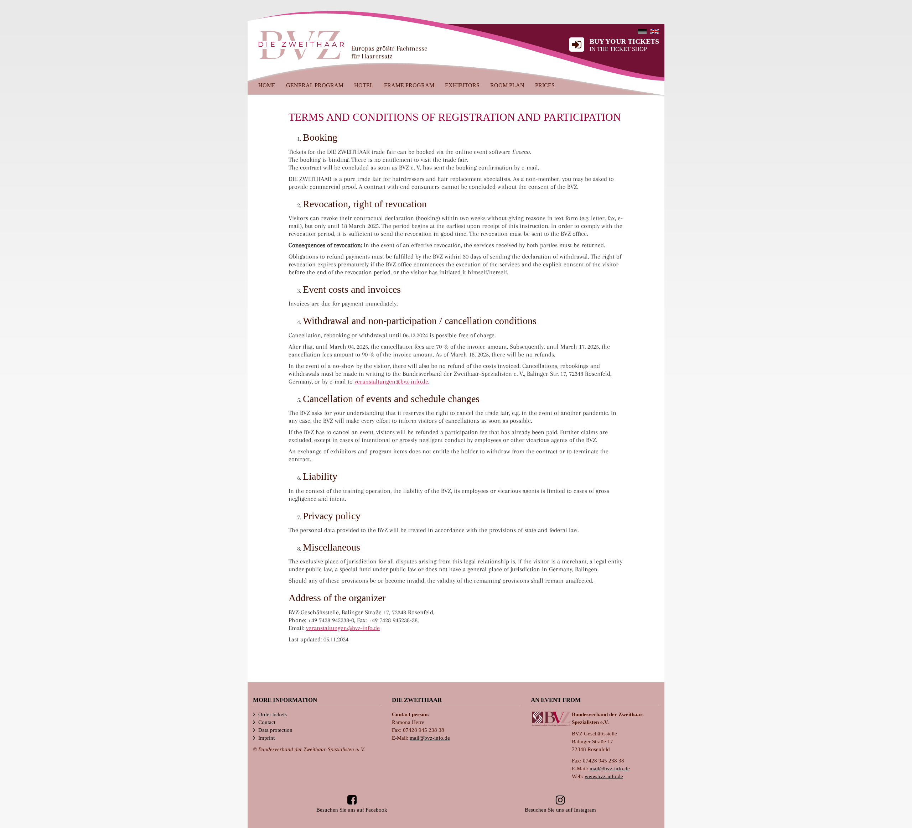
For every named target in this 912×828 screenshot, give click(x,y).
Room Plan (507, 85)
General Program (314, 85)
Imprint (266, 738)
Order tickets (272, 714)
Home (266, 85)
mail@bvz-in (430, 738)
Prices (545, 85)
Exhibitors (462, 85)
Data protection (275, 730)
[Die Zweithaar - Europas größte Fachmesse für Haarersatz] (301, 44)
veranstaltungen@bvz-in (391, 381)
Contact (266, 722)
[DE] (642, 31)
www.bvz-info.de (604, 776)
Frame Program (409, 85)
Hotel (363, 85)
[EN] (654, 31)
